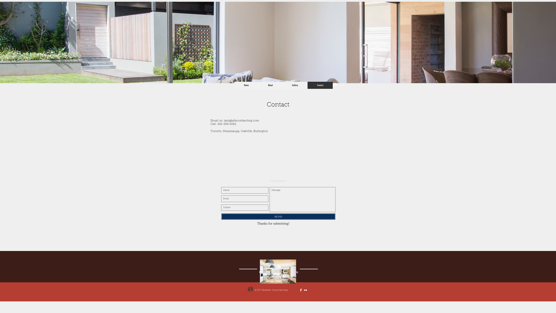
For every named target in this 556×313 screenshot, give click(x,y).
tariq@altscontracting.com (241, 120)
